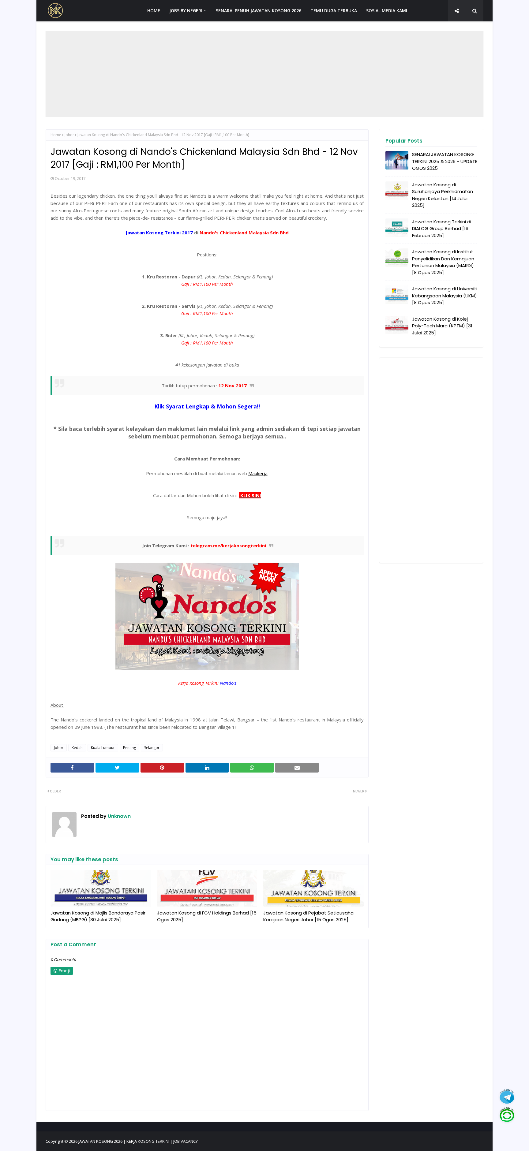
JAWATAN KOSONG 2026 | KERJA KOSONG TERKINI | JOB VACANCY (138, 1141)
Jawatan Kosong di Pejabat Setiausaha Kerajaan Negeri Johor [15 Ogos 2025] (308, 916)
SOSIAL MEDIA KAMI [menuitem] (386, 10)
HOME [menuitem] (153, 10)
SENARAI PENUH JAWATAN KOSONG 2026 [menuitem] (258, 10)
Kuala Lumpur (103, 747)
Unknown (119, 816)
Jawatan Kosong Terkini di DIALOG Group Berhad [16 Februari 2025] (441, 228)
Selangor (151, 747)
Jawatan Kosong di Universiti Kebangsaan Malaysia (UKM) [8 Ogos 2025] (444, 295)
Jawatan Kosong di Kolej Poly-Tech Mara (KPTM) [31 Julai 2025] (442, 326)
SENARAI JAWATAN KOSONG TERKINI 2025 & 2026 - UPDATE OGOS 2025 (444, 161)
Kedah (77, 747)
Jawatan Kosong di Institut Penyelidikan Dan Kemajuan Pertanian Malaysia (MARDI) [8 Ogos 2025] (443, 262)
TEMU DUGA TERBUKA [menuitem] (333, 10)
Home (56, 134)
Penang (129, 747)
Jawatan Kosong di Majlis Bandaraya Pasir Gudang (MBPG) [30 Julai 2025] (98, 916)
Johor (69, 134)
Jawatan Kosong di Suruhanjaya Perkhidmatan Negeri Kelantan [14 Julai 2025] (442, 195)
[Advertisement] (264, 74)
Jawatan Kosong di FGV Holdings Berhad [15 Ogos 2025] (207, 916)
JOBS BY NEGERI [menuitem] (185, 10)
